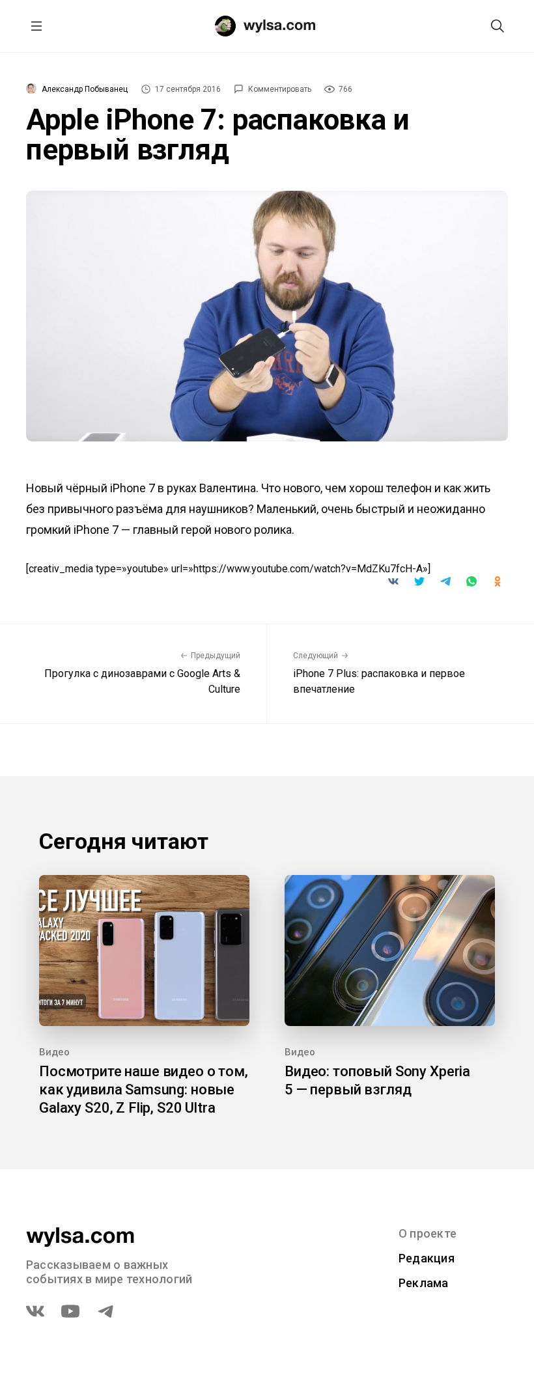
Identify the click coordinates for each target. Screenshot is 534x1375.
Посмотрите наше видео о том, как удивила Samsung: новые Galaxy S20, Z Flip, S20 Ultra (143, 1089)
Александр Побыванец (85, 89)
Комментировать (279, 89)
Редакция (427, 1258)
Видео (54, 1052)
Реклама (424, 1283)
